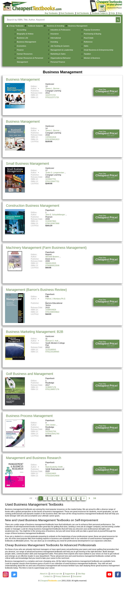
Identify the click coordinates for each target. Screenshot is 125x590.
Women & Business (92, 58)
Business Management (26, 42)
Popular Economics (92, 30)
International (55, 38)
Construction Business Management (32, 205)
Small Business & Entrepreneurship (98, 50)
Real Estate (88, 38)
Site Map (81, 574)
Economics (21, 46)
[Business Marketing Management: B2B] (15, 359)
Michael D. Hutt (51, 341)
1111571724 (50, 95)
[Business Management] (15, 108)
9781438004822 (52, 312)
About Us (44, 574)
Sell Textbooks (83, 13)
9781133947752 (52, 181)
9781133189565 (52, 352)
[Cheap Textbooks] (31, 11)
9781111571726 (52, 97)
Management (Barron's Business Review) (36, 290)
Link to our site (56, 574)
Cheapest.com (50, 581)
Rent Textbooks (67, 13)
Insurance (54, 34)
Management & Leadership (61, 50)
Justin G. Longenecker (54, 173)
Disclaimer (77, 576)
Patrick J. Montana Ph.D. (55, 299)
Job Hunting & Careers (59, 46)
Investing (54, 42)
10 (84, 498)
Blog (120, 13)
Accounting (21, 30)
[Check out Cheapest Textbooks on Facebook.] (118, 575)
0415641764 (50, 431)
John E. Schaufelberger (55, 215)
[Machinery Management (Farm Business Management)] (15, 270)
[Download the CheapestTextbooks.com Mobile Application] (106, 12)
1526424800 (50, 473)
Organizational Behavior (60, 58)
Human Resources (24, 54)
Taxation (87, 54)
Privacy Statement (62, 576)
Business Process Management (29, 416)
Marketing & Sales (58, 54)
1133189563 (50, 350)
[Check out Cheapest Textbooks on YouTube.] (109, 575)
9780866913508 (52, 265)
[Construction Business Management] (15, 234)
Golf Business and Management (29, 374)
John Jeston (50, 425)
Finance (20, 50)
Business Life (22, 38)
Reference (88, 42)
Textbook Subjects (100, 13)
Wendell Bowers (52, 257)
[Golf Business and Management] (15, 405)
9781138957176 (52, 389)
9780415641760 (52, 434)
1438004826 (50, 310)
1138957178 (50, 387)
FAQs (112, 13)
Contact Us (48, 576)
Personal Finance (57, 62)
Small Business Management (27, 163)
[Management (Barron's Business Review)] (15, 322)
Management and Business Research (33, 458)
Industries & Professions (60, 30)
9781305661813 (52, 139)
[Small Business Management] (15, 192)
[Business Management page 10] (94, 498)
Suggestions (70, 574)
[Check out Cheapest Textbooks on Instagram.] (6, 575)
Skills (86, 46)
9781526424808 (52, 476)
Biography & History (25, 34)
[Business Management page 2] (89, 498)
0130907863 (50, 221)
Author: (34, 88)
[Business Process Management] (15, 447)
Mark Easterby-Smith (54, 467)
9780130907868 (52, 223)
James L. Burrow (52, 88)
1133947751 (50, 179)
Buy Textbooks (51, 13)
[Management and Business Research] (15, 487)
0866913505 (50, 263)
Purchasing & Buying (92, 34)
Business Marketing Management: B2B (34, 332)
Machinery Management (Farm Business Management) (46, 248)
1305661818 (50, 137)
